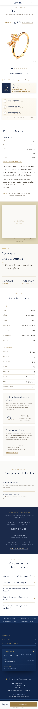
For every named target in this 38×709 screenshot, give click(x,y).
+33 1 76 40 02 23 (11, 655)
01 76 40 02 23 (20, 117)
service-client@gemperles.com (9, 660)
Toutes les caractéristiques (12, 161)
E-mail (27, 117)
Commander (23, 704)
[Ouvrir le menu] (2, 2)
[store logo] (19, 2)
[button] (19, 576)
